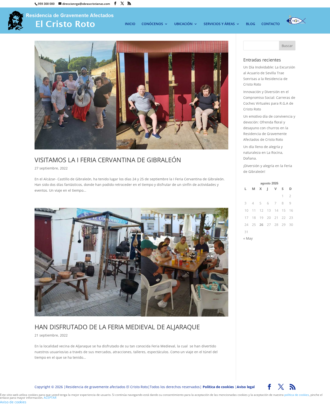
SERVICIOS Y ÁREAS (219, 24)
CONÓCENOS (152, 24)
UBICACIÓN (183, 24)
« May (248, 238)
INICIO (130, 24)
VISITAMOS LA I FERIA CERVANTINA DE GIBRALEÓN (108, 159)
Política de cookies (218, 387)
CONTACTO (270, 24)
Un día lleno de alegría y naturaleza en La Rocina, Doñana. (263, 152)
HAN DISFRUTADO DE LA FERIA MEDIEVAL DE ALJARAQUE (117, 327)
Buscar (287, 45)
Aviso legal (246, 387)
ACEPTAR (50, 398)
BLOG (250, 24)
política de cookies (296, 395)
